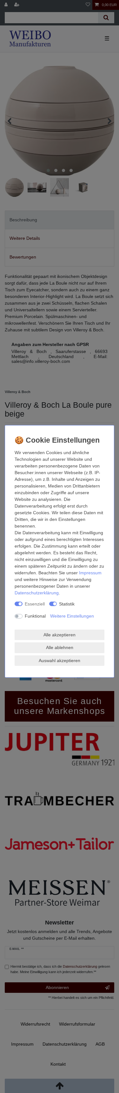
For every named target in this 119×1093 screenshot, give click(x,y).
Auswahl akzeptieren (59, 660)
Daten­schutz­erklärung (37, 592)
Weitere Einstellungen (72, 616)
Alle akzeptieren (59, 634)
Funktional (35, 616)
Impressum (90, 572)
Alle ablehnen (59, 647)
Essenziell (35, 603)
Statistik (67, 603)
